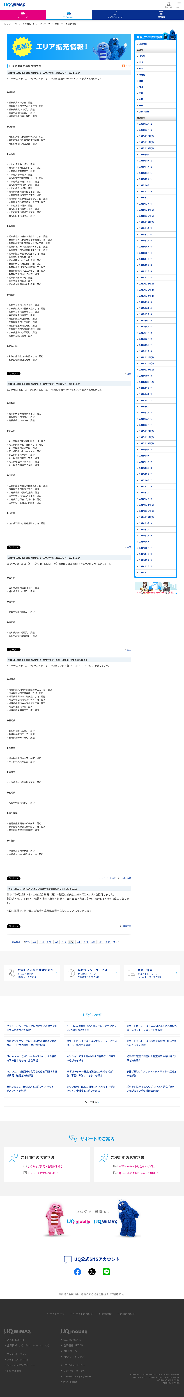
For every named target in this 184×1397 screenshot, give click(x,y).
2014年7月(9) (146, 535)
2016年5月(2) (146, 400)
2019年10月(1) (146, 148)
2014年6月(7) (146, 541)
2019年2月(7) (146, 197)
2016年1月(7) (146, 424)
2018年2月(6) (146, 271)
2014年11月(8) (146, 510)
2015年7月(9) (146, 461)
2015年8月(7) (146, 455)
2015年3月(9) (146, 486)
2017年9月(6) (146, 302)
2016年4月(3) (146, 406)
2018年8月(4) (146, 234)
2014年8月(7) (146, 529)
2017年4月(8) (146, 332)
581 (101, 941)
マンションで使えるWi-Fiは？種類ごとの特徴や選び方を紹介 (91, 1058)
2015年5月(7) (146, 474)
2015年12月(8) (146, 431)
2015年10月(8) (146, 443)
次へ (115, 941)
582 (108, 941)
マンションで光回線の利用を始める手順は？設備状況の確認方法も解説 (32, 1073)
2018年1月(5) (146, 277)
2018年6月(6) (146, 246)
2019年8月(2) (146, 160)
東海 (141, 86)
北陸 (141, 80)
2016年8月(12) (146, 381)
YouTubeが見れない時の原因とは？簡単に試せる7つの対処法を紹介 (92, 1028)
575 (56, 941)
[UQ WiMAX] (14, 5)
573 (42, 941)
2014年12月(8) (146, 504)
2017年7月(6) (146, 314)
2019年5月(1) (146, 179)
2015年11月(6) (146, 437)
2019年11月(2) (146, 142)
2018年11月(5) (146, 215)
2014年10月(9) (146, 517)
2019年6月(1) (146, 172)
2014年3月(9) (146, 560)
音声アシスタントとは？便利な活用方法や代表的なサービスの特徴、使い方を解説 (32, 1043)
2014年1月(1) (146, 572)
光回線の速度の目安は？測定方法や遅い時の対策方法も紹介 (151, 1058)
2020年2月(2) (146, 123)
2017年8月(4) (146, 308)
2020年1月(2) (146, 129)
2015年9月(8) (146, 449)
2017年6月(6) (146, 320)
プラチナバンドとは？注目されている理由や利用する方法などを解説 (32, 1028)
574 (49, 941)
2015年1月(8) (146, 498)
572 (34, 941)
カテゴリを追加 (108, 878)
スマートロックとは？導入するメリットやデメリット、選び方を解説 (92, 1043)
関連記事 (127, 926)
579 (86, 941)
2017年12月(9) (146, 283)
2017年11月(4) (146, 289)
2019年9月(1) (146, 154)
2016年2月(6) (146, 418)
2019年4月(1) (146, 185)
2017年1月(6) (146, 351)
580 (93, 941)
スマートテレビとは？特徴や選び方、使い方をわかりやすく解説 (151, 1043)
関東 (141, 68)
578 (78, 941)
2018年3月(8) (146, 265)
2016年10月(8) (146, 369)
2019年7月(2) (146, 166)
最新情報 (16, 941)
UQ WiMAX (26, 24)
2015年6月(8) (146, 468)
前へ (27, 941)
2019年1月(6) (146, 203)
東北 (141, 62)
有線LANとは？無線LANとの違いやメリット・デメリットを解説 (31, 1088)
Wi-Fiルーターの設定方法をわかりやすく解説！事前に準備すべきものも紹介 (90, 1073)
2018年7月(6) (146, 240)
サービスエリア (42, 24)
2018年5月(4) (146, 252)
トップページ (10, 24)
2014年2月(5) (146, 566)
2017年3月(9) (146, 338)
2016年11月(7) (146, 363)
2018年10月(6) (146, 222)
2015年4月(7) (146, 480)
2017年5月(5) (146, 326)
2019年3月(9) (146, 191)
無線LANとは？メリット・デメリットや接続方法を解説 (151, 1073)
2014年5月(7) (146, 547)
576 (64, 941)
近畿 (129, 373)
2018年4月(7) (146, 258)
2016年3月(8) (146, 412)
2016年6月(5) (146, 394)
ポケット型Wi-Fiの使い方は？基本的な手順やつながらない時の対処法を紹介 (150, 1088)
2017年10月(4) (146, 295)
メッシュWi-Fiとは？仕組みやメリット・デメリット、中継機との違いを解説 (91, 1088)
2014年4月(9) (146, 554)
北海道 (142, 56)
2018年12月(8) (146, 209)
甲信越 (142, 74)
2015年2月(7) (146, 492)
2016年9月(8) (146, 375)
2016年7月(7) (146, 388)
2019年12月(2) (146, 136)
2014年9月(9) (146, 523)
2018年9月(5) (146, 228)
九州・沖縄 (125, 878)
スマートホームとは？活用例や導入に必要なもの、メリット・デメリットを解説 (151, 1028)
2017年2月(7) (146, 344)
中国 (129, 547)
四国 (129, 649)
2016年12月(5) (146, 357)
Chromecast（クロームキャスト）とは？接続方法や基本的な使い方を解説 (31, 1058)
